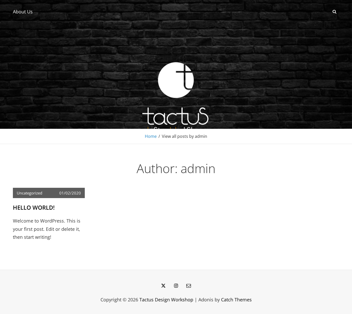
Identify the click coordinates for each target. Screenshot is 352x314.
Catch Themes (236, 299)
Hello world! (34, 207)
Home (151, 136)
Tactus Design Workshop (166, 299)
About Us (23, 12)
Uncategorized (29, 193)
